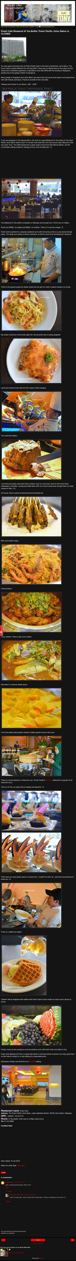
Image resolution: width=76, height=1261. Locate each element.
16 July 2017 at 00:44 (29, 1194)
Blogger (41, 1258)
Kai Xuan (48, 780)
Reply (7, 1187)
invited (32, 1061)
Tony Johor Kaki (15, 1194)
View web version (38, 1243)
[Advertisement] (38, 165)
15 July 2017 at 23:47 (19, 1182)
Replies (10, 1191)
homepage (21, 1165)
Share (3, 1172)
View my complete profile (16, 1252)
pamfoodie (8, 1182)
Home (38, 1240)
